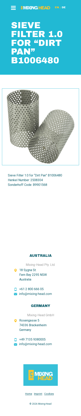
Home (28, 393)
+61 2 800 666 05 (31, 289)
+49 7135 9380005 (32, 339)
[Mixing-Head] (40, 375)
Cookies (49, 393)
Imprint (38, 393)
